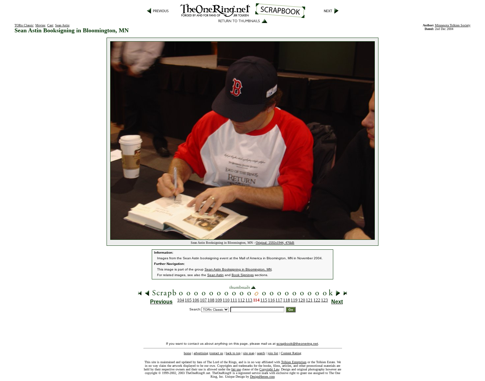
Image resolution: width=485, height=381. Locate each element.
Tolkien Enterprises (294, 362)
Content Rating (291, 353)
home (187, 353)
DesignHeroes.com (262, 376)
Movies (40, 25)
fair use (236, 369)
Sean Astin (62, 25)
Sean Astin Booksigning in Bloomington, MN (238, 269)
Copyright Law (269, 369)
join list (273, 353)
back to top (233, 353)
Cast (50, 25)
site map (248, 353)
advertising (201, 353)
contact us (216, 353)
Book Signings (243, 275)
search (261, 353)
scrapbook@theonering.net (297, 343)
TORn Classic (24, 25)
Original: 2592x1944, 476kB (275, 242)
